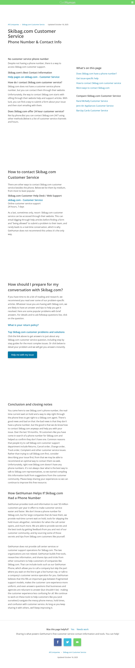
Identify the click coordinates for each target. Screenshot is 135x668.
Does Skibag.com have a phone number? (96, 73)
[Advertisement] (38, 146)
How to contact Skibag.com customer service (98, 83)
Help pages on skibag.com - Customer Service (33, 77)
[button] (132, 2)
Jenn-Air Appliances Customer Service (95, 105)
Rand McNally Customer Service (92, 101)
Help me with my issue (22, 354)
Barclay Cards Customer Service (92, 110)
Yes (72, 629)
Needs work (82, 629)
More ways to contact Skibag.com (93, 87)
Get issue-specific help (87, 78)
